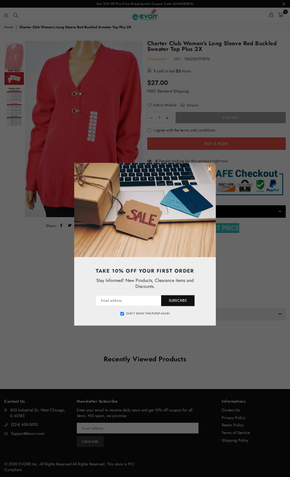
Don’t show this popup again (148, 314)
